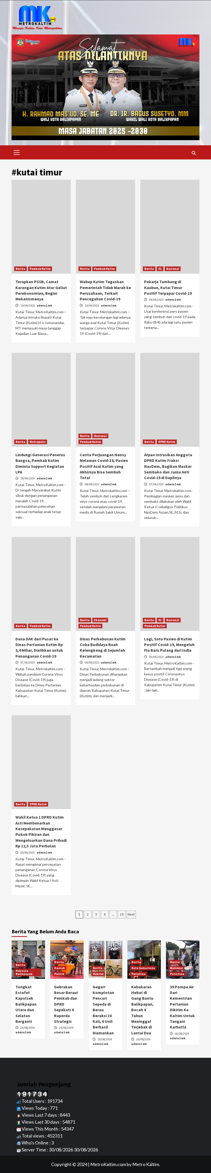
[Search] (193, 153)
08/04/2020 (92, 484)
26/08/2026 (27, 1027)
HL (160, 269)
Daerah (59, 968)
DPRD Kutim (166, 442)
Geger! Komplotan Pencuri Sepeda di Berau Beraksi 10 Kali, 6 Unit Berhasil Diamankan (103, 1009)
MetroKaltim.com (108, 1164)
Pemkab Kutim (40, 269)
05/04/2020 (156, 657)
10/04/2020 (27, 305)
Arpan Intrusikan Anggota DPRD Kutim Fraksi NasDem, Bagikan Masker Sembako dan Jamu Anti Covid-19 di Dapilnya (168, 466)
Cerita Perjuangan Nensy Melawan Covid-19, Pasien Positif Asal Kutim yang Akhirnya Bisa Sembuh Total (104, 466)
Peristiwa (138, 974)
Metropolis (38, 442)
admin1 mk (44, 305)
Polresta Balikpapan (24, 972)
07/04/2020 (156, 484)
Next (131, 914)
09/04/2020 (156, 299)
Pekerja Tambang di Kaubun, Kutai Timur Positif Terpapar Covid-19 (168, 287)
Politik (59, 974)
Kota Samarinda (143, 968)
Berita (20, 269)
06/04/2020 (92, 662)
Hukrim (98, 974)
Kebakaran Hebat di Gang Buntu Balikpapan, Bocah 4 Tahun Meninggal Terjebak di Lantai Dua (142, 1009)
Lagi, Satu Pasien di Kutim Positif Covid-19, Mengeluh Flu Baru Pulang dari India (169, 644)
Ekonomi (100, 620)
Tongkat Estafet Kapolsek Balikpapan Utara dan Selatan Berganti (26, 1004)
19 (122, 914)
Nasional (172, 269)
